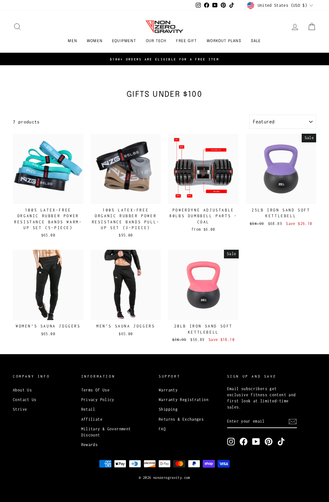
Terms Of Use (95, 390)
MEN (72, 41)
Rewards (89, 445)
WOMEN (94, 41)
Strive (20, 409)
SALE (256, 41)
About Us (22, 390)
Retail (88, 409)
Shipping (168, 409)
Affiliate (91, 419)
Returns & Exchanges (181, 419)
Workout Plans (224, 41)
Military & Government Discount (106, 432)
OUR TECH (156, 41)
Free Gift (186, 41)
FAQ (162, 429)
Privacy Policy (97, 400)
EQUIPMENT (124, 41)
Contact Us (25, 400)
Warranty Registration (184, 400)
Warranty (168, 390)
